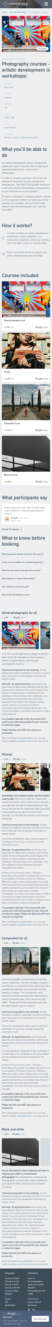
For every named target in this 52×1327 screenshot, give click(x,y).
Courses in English (12, 1278)
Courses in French (12, 1281)
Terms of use (33, 1299)
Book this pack (40, 1319)
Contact (8, 1299)
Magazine (31, 1287)
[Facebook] (29, 1310)
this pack (14, 844)
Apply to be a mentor (36, 1284)
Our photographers (35, 1281)
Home (4, 12)
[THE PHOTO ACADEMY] (16, 4)
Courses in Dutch (11, 1284)
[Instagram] (33, 1310)
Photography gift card (36, 1291)
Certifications (10, 1305)
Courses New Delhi (18, 12)
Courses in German (12, 1287)
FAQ (6, 1302)
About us (31, 1278)
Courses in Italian (12, 1291)
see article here (24, 740)
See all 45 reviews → (12, 529)
